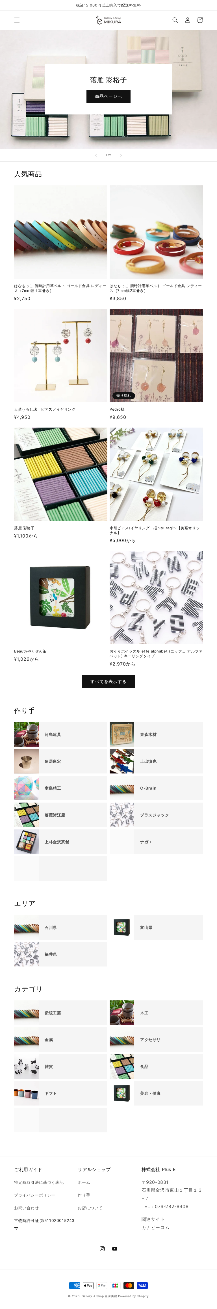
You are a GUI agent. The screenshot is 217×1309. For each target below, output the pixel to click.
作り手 (84, 1195)
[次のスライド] (121, 155)
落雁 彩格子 (24, 528)
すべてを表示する (108, 681)
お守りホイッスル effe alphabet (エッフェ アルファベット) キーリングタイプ (156, 653)
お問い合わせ (26, 1207)
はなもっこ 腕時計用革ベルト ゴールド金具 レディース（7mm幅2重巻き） (156, 288)
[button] (17, 20)
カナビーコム (156, 1227)
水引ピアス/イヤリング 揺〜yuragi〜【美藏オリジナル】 (155, 530)
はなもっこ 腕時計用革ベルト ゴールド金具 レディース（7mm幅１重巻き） (60, 288)
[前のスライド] (96, 155)
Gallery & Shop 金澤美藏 (99, 1296)
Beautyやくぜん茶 (30, 651)
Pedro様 (117, 409)
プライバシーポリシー (34, 1195)
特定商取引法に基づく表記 (39, 1182)
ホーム (84, 1182)
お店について (90, 1207)
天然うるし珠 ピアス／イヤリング (45, 409)
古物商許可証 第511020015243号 (44, 1224)
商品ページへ (108, 96)
